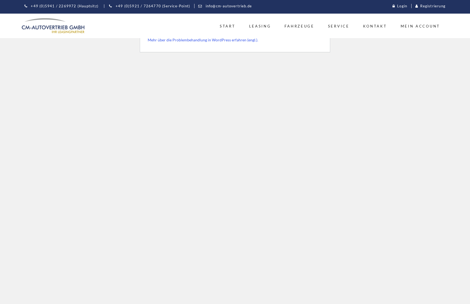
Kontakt (375, 26)
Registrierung (433, 6)
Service (339, 26)
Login (402, 6)
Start (228, 26)
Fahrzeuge (299, 26)
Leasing (260, 26)
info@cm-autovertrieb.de (228, 6)
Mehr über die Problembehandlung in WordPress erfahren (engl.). (203, 40)
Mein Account (420, 26)
